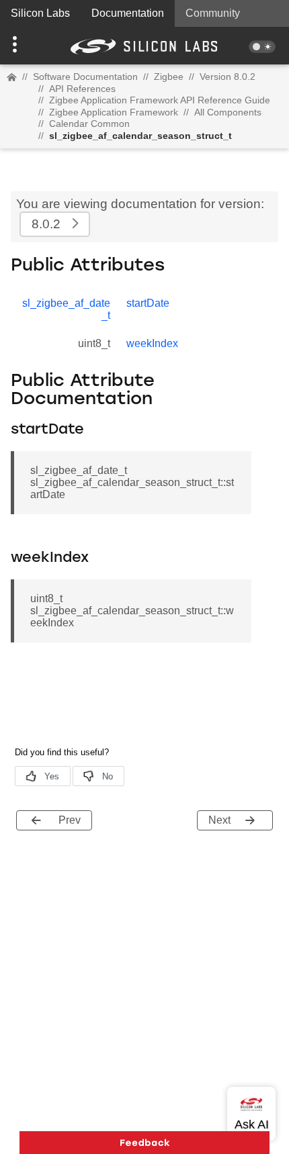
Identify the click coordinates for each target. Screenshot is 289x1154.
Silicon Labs (40, 13)
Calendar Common (89, 123)
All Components (227, 112)
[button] (22, 45)
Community (212, 13)
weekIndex (152, 343)
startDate (147, 303)
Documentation (127, 13)
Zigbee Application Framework (113, 112)
